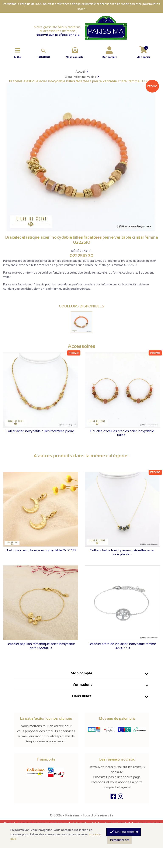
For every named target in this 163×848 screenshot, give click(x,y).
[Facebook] (113, 797)
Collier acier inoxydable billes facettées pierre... (41, 431)
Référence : (81, 251)
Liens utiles (81, 696)
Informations (81, 684)
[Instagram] (120, 797)
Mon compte (81, 673)
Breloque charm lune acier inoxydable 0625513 (41, 550)
